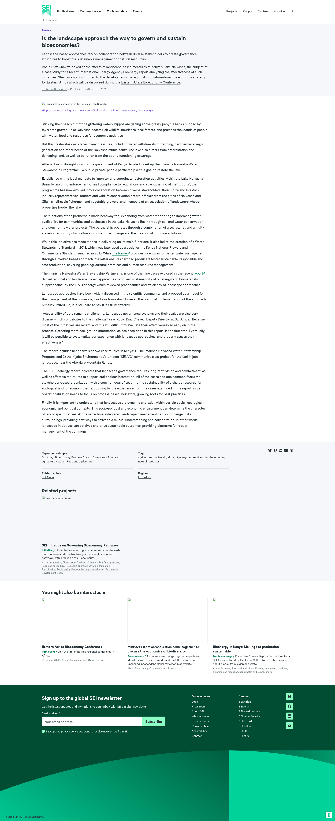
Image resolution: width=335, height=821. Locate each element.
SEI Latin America (249, 716)
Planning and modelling (225, 671)
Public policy (63, 569)
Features (52, 19)
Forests (172, 668)
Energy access (111, 562)
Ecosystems (155, 668)
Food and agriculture (53, 565)
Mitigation (104, 565)
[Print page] (291, 450)
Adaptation (55, 562)
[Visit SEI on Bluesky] (289, 696)
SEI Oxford (245, 721)
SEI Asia (244, 706)
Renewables (77, 569)
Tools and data (117, 11)
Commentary (89, 11)
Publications (65, 11)
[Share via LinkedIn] (280, 450)
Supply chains (92, 569)
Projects (231, 11)
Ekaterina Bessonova (54, 89)
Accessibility (199, 731)
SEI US (243, 731)
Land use (282, 668)
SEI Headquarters (249, 711)
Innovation (92, 565)
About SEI (198, 711)
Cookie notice (200, 726)
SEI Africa (245, 701)
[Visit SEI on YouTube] (289, 725)
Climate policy (95, 562)
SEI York (244, 736)
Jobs (195, 701)
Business (82, 562)
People (247, 11)
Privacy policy (200, 721)
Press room (199, 706)
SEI (43, 19)
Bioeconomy (69, 562)
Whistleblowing (201, 716)
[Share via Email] (286, 450)
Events (137, 11)
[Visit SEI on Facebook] (289, 706)
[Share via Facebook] (275, 450)
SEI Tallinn (245, 726)
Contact (197, 736)
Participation (48, 569)
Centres (263, 11)
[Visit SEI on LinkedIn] (289, 716)
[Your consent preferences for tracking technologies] (329, 815)
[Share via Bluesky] (270, 450)
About (278, 11)
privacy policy (69, 731)
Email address (51, 713)
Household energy (75, 565)
